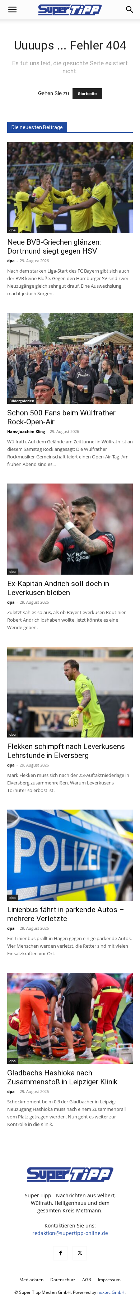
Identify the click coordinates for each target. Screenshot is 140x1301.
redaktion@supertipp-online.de (70, 1233)
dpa (12, 229)
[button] (12, 9)
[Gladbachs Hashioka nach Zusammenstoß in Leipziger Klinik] (70, 1018)
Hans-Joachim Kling (26, 431)
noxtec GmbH (111, 1292)
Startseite (87, 93)
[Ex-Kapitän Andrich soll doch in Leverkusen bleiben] (70, 529)
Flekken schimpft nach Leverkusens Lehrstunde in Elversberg (66, 751)
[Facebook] (60, 1253)
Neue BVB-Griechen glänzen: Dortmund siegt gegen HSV (54, 246)
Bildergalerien (21, 400)
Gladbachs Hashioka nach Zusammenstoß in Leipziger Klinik (62, 1077)
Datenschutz (62, 1280)
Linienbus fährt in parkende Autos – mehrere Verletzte (65, 914)
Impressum (109, 1280)
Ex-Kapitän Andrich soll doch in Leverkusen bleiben (58, 588)
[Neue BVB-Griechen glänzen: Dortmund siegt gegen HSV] (70, 187)
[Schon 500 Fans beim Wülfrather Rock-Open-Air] (70, 358)
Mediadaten (31, 1280)
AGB (86, 1280)
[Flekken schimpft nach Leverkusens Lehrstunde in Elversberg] (70, 692)
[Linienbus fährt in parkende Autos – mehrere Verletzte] (70, 855)
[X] (80, 1253)
